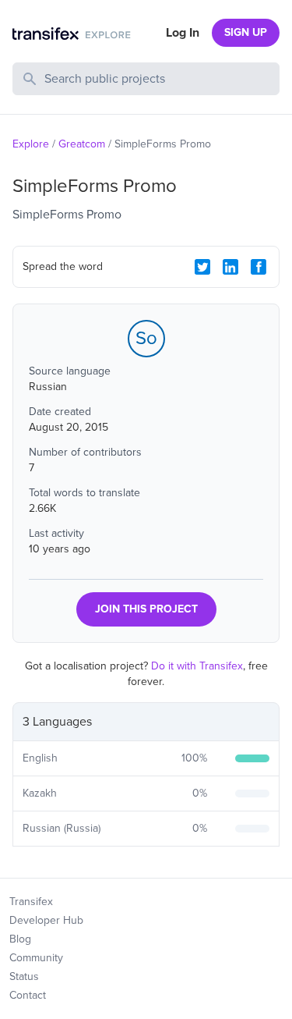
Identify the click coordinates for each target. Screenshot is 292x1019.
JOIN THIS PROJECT (146, 609)
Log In (182, 33)
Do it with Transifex (197, 666)
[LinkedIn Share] (230, 267)
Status (24, 976)
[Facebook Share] (259, 267)
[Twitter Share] (202, 267)
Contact (27, 995)
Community (36, 957)
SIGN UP (245, 32)
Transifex (31, 901)
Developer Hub (46, 920)
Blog (20, 939)
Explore (30, 144)
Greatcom (81, 144)
